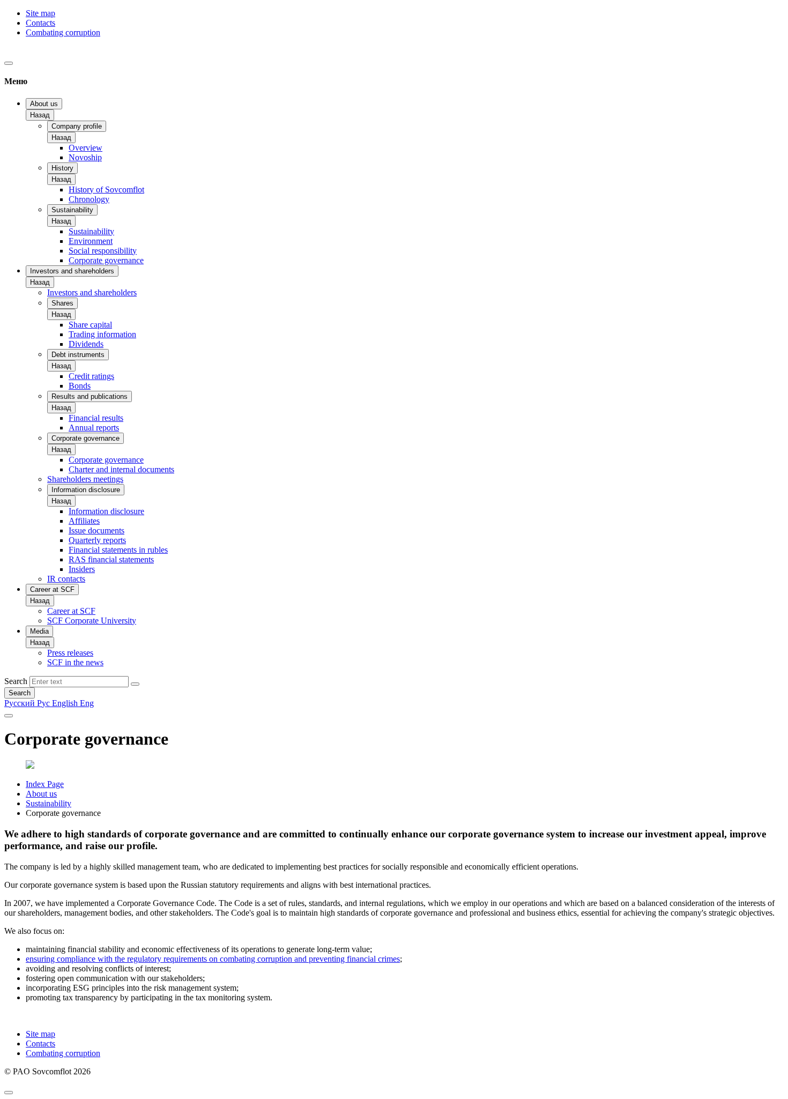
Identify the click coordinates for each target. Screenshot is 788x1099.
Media (39, 631)
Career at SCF (52, 589)
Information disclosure (85, 490)
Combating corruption (63, 32)
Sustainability (72, 210)
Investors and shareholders (72, 271)
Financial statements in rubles (118, 549)
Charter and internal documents (121, 469)
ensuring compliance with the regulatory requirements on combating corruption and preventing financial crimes (213, 958)
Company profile (76, 126)
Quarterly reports (97, 540)
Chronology (89, 199)
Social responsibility (103, 250)
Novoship (85, 157)
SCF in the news (75, 662)
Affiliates (84, 520)
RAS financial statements (111, 559)
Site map (40, 13)
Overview (85, 147)
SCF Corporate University (91, 620)
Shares (62, 303)
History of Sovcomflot (106, 189)
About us (44, 104)
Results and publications (89, 396)
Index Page (45, 784)
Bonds (80, 385)
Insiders (82, 569)
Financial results (96, 417)
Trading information (102, 334)
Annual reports (94, 427)
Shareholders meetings (85, 479)
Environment (91, 241)
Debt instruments (78, 355)
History (62, 168)
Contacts (40, 22)
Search (15, 681)
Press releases (70, 652)
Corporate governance (106, 260)
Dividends (86, 343)
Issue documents (96, 530)
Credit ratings (91, 376)
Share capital (90, 324)
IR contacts (66, 578)
